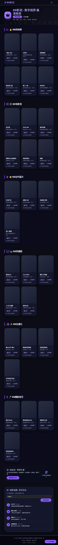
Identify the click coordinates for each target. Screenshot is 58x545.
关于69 (23, 540)
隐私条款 (28, 540)
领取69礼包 (13, 477)
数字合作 (34, 540)
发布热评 (46, 500)
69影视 (10, 2)
